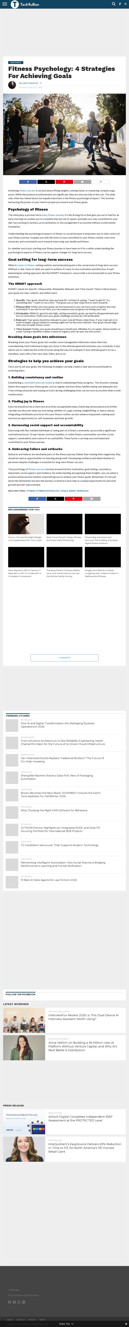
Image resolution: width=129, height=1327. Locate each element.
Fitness (31, 491)
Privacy (32, 1320)
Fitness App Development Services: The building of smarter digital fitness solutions (101, 540)
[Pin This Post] (64, 181)
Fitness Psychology (48, 491)
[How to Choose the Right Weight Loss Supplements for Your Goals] (26, 524)
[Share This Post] (46, 181)
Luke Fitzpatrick (30, 83)
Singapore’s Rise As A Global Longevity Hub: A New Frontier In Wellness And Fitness (101, 573)
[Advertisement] (64, 32)
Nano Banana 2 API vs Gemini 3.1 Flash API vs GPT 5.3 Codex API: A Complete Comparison (24, 573)
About (10, 1320)
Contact (21, 1320)
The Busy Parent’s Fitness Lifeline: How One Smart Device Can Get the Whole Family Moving (63, 573)
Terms (42, 1320)
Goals (64, 491)
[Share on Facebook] (28, 181)
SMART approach (79, 491)
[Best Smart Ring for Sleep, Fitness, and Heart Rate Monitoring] (65, 524)
